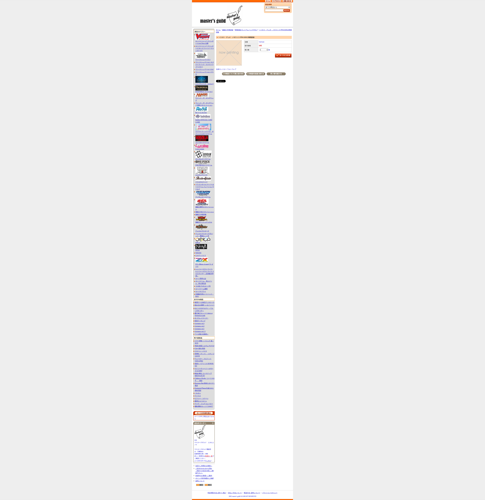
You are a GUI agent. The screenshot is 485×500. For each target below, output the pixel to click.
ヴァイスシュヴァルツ (203, 59)
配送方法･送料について (252, 493)
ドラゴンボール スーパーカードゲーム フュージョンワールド (204, 187)
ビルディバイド (200, 255)
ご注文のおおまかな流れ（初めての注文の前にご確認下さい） (204, 471)
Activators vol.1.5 (200, 331)
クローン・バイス (201, 351)
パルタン (198, 393)
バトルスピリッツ (201, 182)
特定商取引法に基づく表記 (217, 493)
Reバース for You (201, 112)
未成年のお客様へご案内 (203, 476)
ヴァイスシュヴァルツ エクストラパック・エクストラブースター (204, 64)
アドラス (198, 396)
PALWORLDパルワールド (204, 91)
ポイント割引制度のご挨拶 (204, 478)
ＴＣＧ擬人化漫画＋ (201, 334)
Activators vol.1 (199, 329)
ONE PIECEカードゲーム (203, 165)
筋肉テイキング (200, 321)
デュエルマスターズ (202, 231)
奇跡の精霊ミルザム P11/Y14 (204, 346)
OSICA (197, 242)
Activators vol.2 (199, 326)
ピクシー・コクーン (201, 398)
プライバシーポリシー (269, 493)
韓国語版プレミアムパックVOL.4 (246, 30)
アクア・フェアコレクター (204, 404)
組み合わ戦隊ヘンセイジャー (204, 305)
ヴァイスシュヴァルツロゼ (204, 69)
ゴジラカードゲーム (202, 142)
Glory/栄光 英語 (200, 348)
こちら (208, 461)
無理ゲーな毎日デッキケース (204, 302)
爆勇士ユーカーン (201, 401)
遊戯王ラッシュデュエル (203, 222)
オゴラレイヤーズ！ (201, 318)
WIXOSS (198, 253)
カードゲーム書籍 (201, 289)
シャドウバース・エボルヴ (204, 84)
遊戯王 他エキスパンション (204, 212)
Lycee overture (199, 149)
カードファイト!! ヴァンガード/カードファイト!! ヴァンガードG (204, 48)
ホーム (218, 30)
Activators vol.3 (199, 323)
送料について (199, 481)
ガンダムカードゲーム (203, 159)
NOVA (197, 250)
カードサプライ (200, 291)
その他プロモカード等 (203, 286)
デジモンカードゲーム (203, 197)
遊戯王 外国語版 (200, 214)
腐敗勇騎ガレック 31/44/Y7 (204, 406)
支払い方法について (235, 493)
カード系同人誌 (200, 278)
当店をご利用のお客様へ (203, 466)
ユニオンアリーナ (201, 175)
